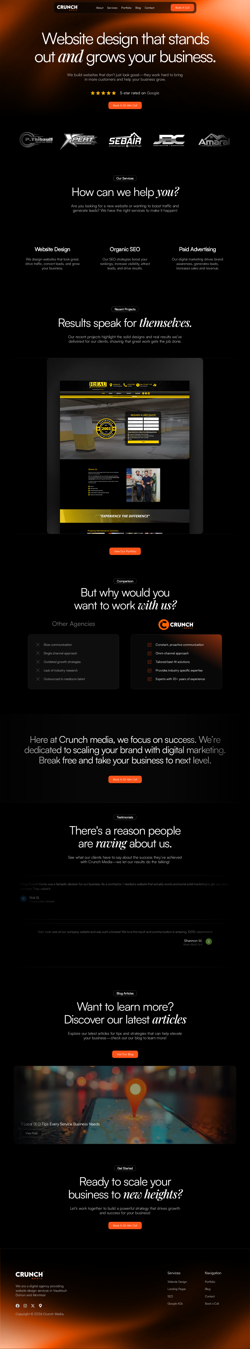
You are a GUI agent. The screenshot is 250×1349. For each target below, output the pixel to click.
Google (153, 92)
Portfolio (126, 7)
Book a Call (212, 1303)
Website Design (177, 1282)
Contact (149, 7)
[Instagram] (25, 1306)
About (99, 7)
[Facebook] (18, 1306)
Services (112, 7)
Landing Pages (177, 1289)
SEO (170, 1296)
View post (31, 1133)
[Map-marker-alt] (40, 1306)
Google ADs (175, 1303)
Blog (138, 7)
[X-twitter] (33, 1306)
